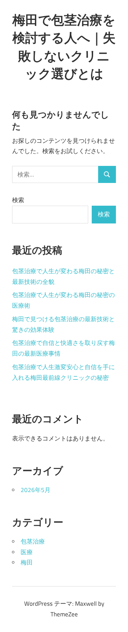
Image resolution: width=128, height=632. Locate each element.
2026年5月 (35, 490)
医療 (27, 552)
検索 (18, 200)
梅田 (27, 562)
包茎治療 (33, 541)
